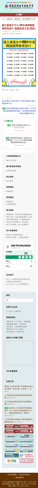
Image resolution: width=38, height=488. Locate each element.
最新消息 (6, 33)
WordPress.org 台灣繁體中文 (17, 284)
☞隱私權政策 (19, 477)
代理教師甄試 (11, 204)
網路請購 (27, 321)
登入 (8, 279)
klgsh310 (7, 31)
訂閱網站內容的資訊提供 (21, 279)
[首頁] (3, 19)
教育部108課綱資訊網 (14, 235)
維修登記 (23, 324)
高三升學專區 (11, 224)
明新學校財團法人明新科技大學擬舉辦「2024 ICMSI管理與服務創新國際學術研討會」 (19, 140)
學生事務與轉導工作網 (23, 217)
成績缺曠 (9, 214)
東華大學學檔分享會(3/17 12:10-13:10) (19, 126)
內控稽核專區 (23, 237)
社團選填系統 (25, 219)
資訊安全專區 (11, 237)
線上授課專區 (23, 224)
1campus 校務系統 (13, 311)
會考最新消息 (11, 171)
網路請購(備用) (12, 324)
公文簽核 (18, 321)
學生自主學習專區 (13, 222)
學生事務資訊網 (12, 219)
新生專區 (9, 181)
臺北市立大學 (11, 160)
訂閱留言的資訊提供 (14, 281)
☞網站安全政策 (24, 474)
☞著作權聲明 (12, 474)
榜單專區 (9, 191)
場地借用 (9, 327)
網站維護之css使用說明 (15, 332)
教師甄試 (9, 201)
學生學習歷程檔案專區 (23, 214)
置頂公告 (19, 33)
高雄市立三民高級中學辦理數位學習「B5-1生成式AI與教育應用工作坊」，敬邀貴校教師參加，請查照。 (18, 410)
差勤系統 (9, 321)
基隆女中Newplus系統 (14, 329)
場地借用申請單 (21, 327)
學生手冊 (9, 217)
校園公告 (12, 33)
